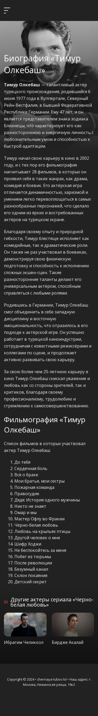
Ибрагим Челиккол (23, 642)
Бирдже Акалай (67, 642)
